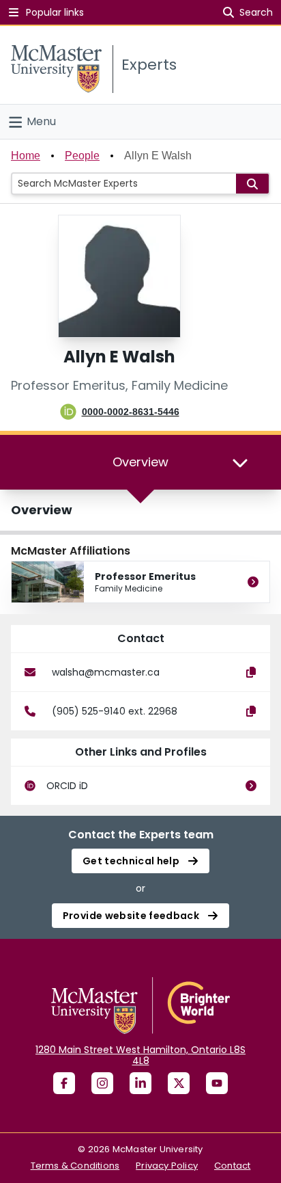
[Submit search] (252, 184)
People (82, 155)
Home (25, 155)
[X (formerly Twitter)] (179, 1083)
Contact (232, 1165)
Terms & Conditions (75, 1165)
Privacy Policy (167, 1165)
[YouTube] (217, 1083)
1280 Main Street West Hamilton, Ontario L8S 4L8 (140, 1055)
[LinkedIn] (140, 1083)
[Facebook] (64, 1083)
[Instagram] (102, 1083)
